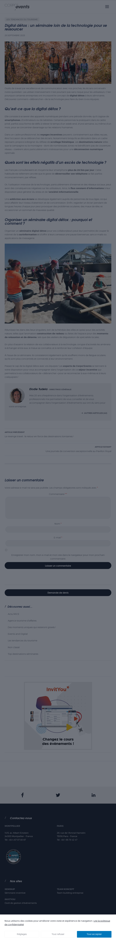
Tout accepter (94, 934)
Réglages (22, 934)
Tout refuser (58, 934)
